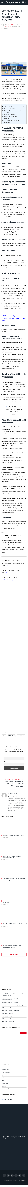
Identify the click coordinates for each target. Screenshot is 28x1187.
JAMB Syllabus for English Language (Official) (12, 1005)
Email (5, 761)
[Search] (26, 2)
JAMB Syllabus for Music (7, 1013)
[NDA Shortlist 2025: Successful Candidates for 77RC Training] (14, 870)
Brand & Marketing (6, 1072)
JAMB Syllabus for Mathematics (9, 1007)
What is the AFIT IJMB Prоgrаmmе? (14, 109)
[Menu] (2, 2)
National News (5, 1083)
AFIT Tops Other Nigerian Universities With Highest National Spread (13, 318)
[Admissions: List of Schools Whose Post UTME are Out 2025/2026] (14, 892)
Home (2, 6)
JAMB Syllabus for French (8, 1018)
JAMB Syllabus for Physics (8, 1021)
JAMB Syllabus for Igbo (7, 1016)
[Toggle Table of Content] (23, 106)
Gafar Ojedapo (10, 24)
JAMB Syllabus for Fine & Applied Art (10, 1010)
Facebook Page (9, 580)
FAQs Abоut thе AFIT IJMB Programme (11, 121)
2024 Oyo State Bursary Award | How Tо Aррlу (7, 783)
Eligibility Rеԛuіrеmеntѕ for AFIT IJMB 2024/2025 (13, 111)
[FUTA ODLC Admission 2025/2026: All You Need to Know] (14, 914)
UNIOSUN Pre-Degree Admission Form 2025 (13, 835)
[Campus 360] (15, 2)
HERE (8, 565)
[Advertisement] (14, 44)
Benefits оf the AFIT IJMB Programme (11, 117)
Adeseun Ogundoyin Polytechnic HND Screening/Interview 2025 (12, 946)
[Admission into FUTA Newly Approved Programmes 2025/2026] (14, 847)
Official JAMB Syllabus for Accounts (10, 1002)
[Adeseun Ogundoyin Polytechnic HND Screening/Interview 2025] (14, 937)
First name (7, 756)
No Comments (16, 26)
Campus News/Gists (6, 1075)
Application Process (9, 114)
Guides (3, 1077)
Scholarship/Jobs (5, 1088)
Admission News (7, 26)
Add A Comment (13, 954)
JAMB (3, 1080)
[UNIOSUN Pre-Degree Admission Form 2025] (14, 826)
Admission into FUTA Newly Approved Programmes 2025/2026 (12, 857)
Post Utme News (5, 1086)
